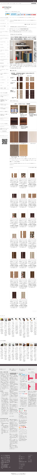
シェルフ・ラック (14, 17)
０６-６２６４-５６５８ (33, 405)
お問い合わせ (30, 461)
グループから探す (13, 3)
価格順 (33, 167)
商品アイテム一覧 (27, 24)
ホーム (2, 3)
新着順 (35, 167)
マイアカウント (30, 455)
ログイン (29, 458)
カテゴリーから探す (6, 3)
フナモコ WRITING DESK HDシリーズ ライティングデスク (21, 31)
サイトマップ (2, 126)
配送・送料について (22, 458)
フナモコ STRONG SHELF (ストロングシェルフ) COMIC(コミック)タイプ (26, 17)
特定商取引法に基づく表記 (22, 461)
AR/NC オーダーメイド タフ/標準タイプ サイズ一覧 (4, 129)
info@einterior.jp (6, 464)
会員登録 (29, 456)
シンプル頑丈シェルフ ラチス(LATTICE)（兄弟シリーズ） (20, 30)
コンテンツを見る (19, 3)
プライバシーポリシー (22, 463)
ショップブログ (21, 466)
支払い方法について (22, 456)
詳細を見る (13, 370)
